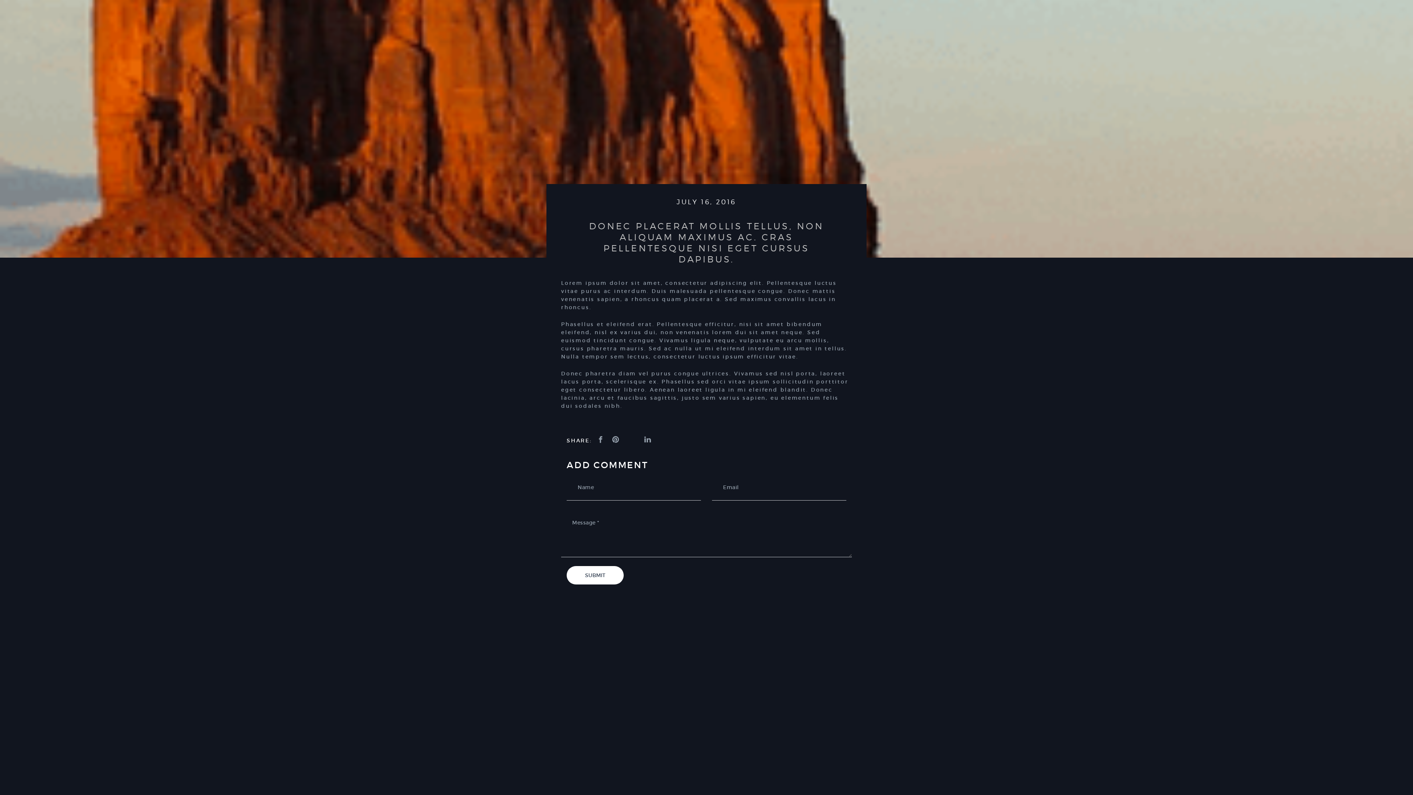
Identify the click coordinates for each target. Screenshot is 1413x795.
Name (586, 487)
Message (585, 522)
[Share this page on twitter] (632, 440)
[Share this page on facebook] (601, 440)
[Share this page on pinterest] (616, 440)
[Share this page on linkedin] (648, 440)
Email (731, 487)
